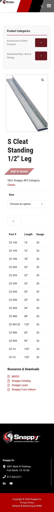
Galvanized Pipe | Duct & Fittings (19, 56)
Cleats (11, 184)
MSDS (15, 376)
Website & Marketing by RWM (27, 506)
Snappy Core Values (24, 389)
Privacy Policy (27, 502)
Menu (49, 6)
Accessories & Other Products (17, 42)
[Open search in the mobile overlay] (42, 5)
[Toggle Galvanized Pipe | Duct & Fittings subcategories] (41, 56)
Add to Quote (19, 171)
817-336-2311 (14, 477)
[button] (42, 80)
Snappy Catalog (21, 380)
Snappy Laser (20, 385)
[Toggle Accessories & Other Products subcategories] (41, 42)
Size (11, 194)
